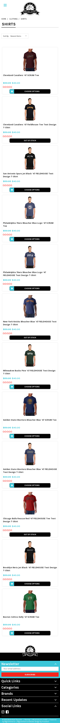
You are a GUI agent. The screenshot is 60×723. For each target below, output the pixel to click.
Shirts (24, 19)
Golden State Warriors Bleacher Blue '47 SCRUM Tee (30, 420)
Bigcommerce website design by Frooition (33, 721)
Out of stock (30, 140)
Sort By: (6, 36)
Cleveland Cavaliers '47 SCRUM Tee (21, 75)
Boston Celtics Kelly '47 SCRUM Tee (21, 617)
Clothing (13, 19)
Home (3, 19)
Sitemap (27, 720)
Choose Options (31, 91)
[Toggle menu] (5, 5)
